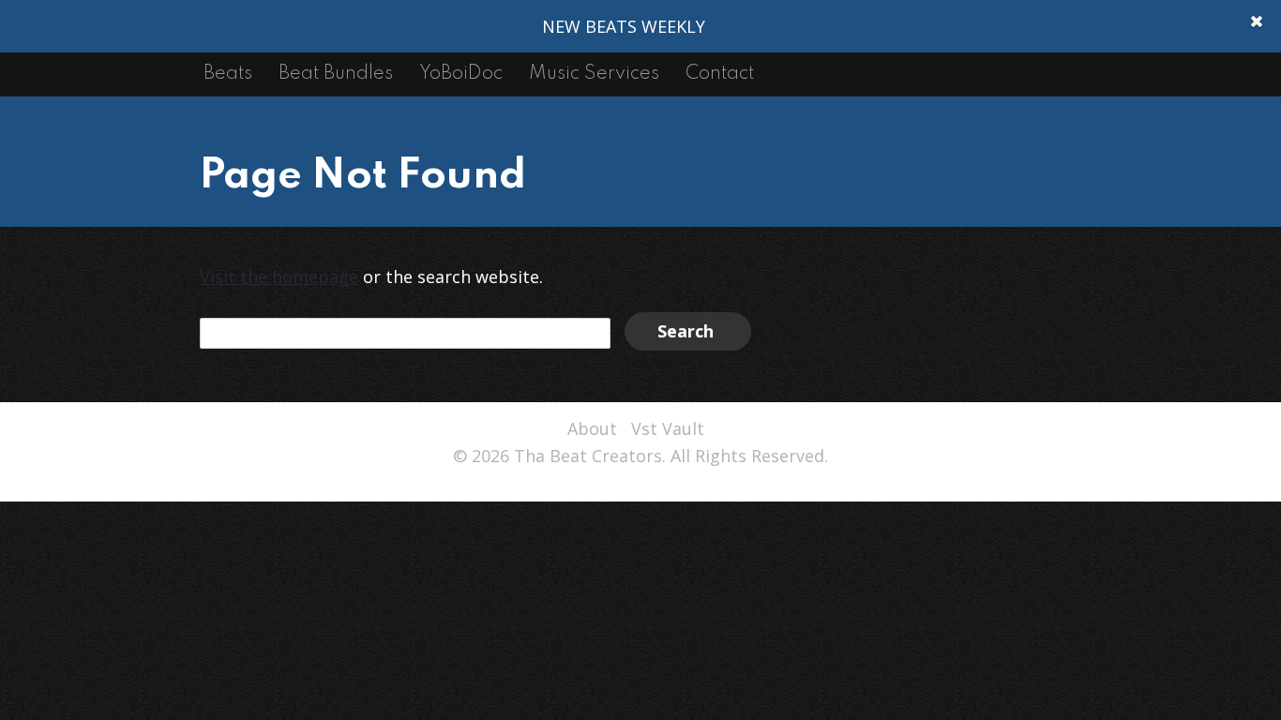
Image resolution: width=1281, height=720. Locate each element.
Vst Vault (667, 428)
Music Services (594, 74)
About (592, 428)
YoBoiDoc (461, 74)
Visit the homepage (279, 276)
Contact (720, 74)
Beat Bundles (336, 74)
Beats (227, 74)
